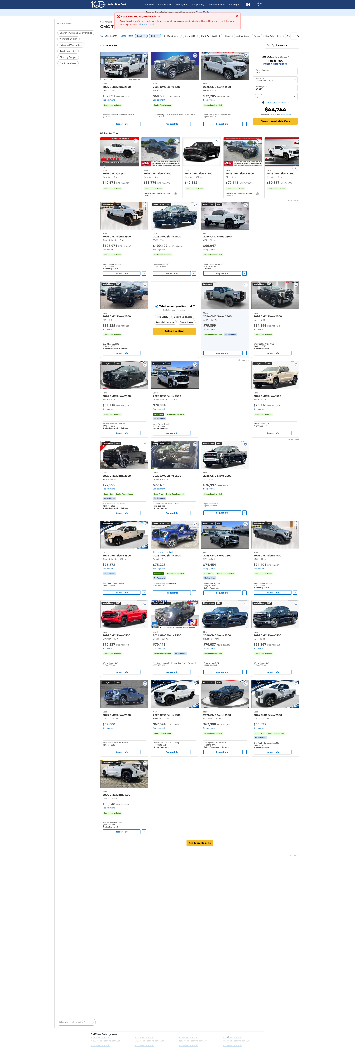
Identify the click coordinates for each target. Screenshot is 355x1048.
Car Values (148, 4)
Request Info (122, 124)
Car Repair (234, 4)
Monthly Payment (262, 70)
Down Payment (261, 87)
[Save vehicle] (145, 55)
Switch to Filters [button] (66, 23)
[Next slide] (295, 168)
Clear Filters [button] (127, 35)
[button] (248, 5)
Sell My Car (182, 4)
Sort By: (271, 45)
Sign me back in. (147, 24)
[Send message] (92, 1022)
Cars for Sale (165, 4)
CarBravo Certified (164, 552)
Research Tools (217, 4)
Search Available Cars (275, 121)
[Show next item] (243, 295)
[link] (230, 334)
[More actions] (144, 124)
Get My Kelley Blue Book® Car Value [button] (277, 103)
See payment (109, 100)
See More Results (200, 843)
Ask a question (175, 331)
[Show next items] (294, 36)
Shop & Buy (198, 4)
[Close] (228, 1037)
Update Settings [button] (286, 114)
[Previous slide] (104, 168)
